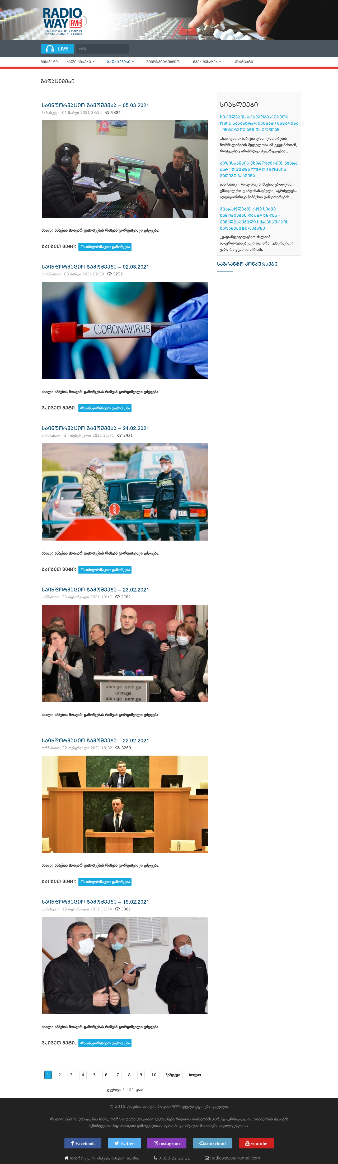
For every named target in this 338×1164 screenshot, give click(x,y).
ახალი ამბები (77, 61)
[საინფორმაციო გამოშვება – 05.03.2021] (125, 169)
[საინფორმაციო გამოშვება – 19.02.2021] (125, 965)
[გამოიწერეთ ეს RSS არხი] (205, 88)
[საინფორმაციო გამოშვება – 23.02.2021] (125, 653)
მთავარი (49, 61)
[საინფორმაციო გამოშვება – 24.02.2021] (125, 492)
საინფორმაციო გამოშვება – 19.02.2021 (95, 901)
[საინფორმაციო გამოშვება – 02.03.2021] (125, 330)
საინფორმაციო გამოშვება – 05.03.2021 (95, 105)
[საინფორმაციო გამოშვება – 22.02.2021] (125, 804)
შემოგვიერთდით (163, 61)
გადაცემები (118, 61)
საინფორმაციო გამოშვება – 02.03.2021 (95, 266)
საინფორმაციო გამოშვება (106, 246)
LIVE (63, 48)
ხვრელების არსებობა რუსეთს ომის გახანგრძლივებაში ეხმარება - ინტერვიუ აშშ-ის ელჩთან (259, 123)
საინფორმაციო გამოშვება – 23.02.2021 (95, 589)
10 (154, 1074)
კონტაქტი (243, 61)
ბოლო (195, 1074)
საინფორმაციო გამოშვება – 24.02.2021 (95, 428)
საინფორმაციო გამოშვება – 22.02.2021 (95, 740)
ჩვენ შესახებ (205, 61)
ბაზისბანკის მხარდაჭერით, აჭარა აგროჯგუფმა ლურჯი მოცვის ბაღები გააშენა (259, 169)
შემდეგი (173, 1074)
